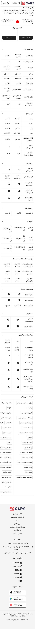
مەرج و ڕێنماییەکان (13, 620)
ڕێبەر (17, 520)
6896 (24, 543)
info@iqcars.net (12, 543)
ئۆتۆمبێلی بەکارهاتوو (17, 517)
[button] (17, 49)
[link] (17, 592)
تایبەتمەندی (24, 620)
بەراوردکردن (17, 524)
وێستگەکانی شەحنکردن (17, 527)
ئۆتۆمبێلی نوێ (17, 514)
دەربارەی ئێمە (17, 534)
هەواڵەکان (17, 530)
